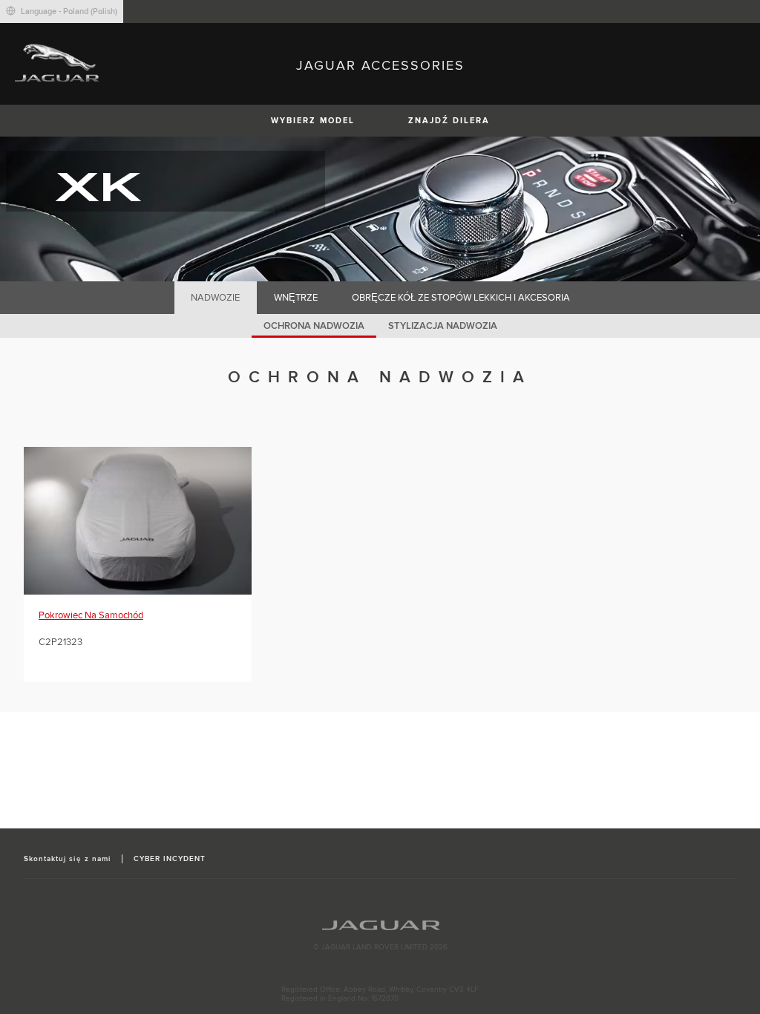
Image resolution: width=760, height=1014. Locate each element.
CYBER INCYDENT (170, 858)
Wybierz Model (313, 120)
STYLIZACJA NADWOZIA (442, 326)
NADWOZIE (215, 298)
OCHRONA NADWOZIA (313, 326)
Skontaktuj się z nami (67, 858)
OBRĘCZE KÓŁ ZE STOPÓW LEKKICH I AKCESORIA (461, 298)
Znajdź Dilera (449, 120)
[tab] (215, 297)
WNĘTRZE (296, 298)
